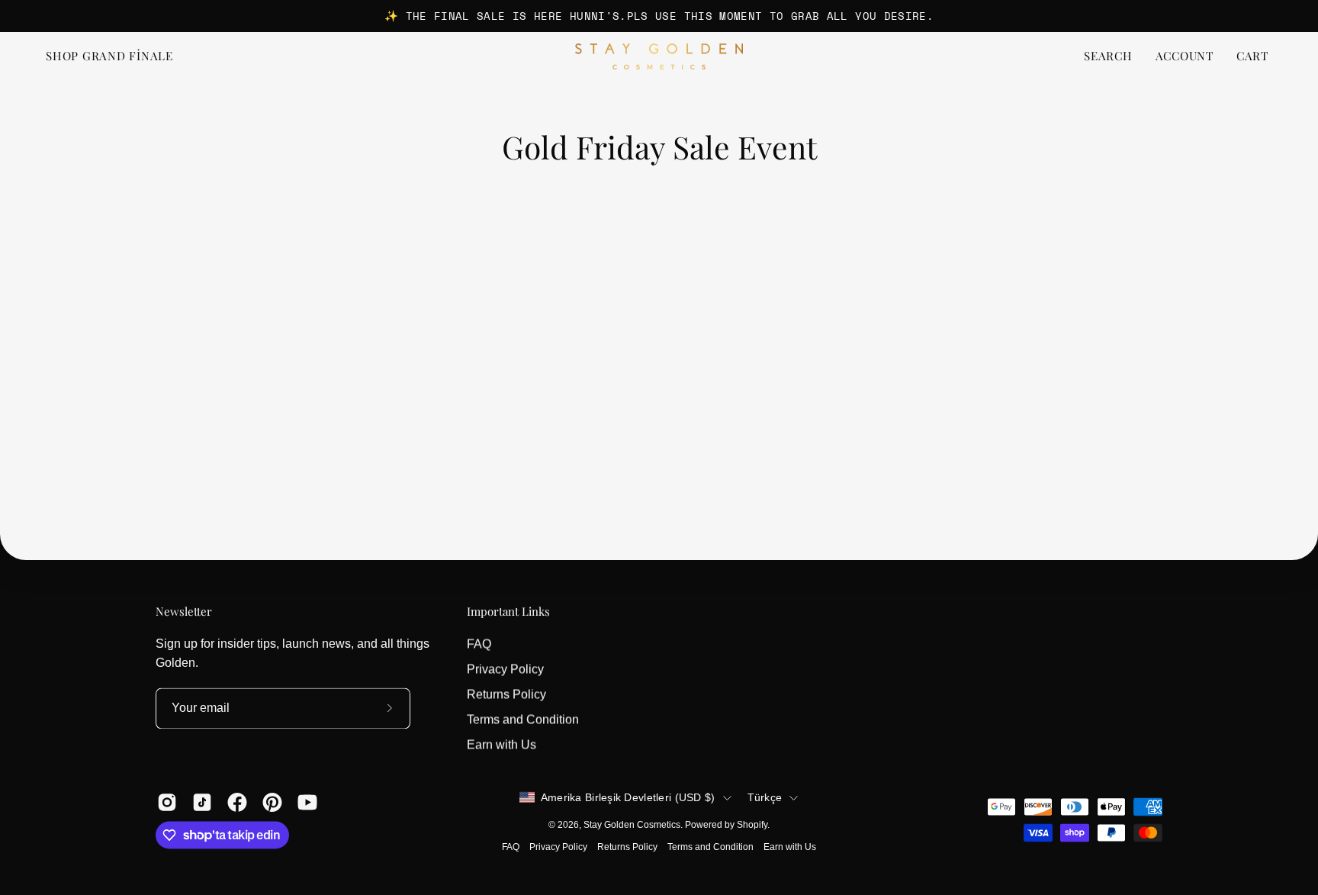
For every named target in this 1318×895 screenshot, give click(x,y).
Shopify (752, 824)
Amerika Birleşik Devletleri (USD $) (628, 797)
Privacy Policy (505, 668)
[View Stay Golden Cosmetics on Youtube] (307, 801)
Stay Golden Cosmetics (631, 824)
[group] (659, 16)
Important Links (508, 611)
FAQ (479, 643)
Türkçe (765, 797)
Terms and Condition (523, 719)
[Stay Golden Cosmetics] (659, 56)
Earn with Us (501, 744)
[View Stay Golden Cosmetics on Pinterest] (272, 801)
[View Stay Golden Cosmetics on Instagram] (167, 801)
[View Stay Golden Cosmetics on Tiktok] (202, 801)
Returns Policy (506, 693)
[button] (1108, 57)
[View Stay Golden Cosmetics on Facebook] (237, 801)
